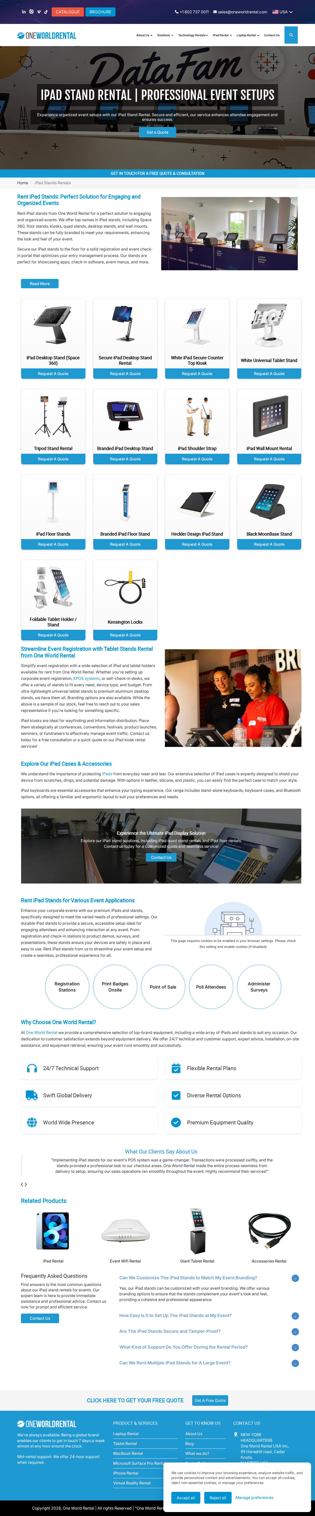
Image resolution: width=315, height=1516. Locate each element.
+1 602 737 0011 (194, 11)
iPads (107, 773)
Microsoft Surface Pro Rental (139, 1468)
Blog (189, 1449)
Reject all (218, 1497)
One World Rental (42, 1032)
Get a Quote (157, 132)
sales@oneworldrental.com (242, 11)
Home (22, 182)
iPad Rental (221, 35)
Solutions (164, 35)
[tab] (209, 1283)
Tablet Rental (125, 1449)
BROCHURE (100, 11)
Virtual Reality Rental (132, 1488)
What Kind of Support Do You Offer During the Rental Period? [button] (183, 1352)
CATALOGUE (68, 11)
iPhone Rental (125, 1478)
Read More (40, 283)
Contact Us (272, 35)
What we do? (197, 1459)
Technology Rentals (191, 35)
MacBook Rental (128, 1459)
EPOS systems (86, 678)
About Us (143, 35)
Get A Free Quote (210, 1406)
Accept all (186, 1497)
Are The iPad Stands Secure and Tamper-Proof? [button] (170, 1336)
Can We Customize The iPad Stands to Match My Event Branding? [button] (188, 1283)
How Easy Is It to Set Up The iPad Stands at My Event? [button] (175, 1321)
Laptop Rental (247, 35)
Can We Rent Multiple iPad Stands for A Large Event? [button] (175, 1368)
